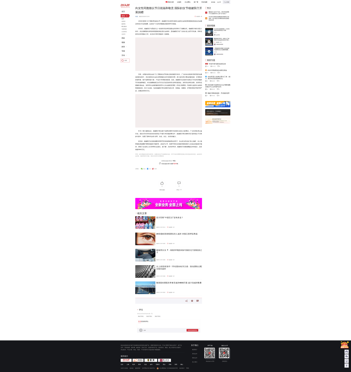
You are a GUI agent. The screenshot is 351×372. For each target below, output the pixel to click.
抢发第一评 (199, 16)
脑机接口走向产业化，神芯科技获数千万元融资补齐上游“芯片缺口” (219, 12)
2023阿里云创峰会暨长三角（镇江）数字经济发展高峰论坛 (217, 77)
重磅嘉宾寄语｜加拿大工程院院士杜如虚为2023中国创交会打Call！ (222, 40)
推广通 (196, 2)
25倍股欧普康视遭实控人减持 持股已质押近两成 (177, 234)
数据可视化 (141, 316)
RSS (187, 368)
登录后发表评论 (192, 330)
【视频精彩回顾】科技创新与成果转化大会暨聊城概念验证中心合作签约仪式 (221, 49)
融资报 (123, 24)
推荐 (123, 19)
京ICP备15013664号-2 (148, 368)
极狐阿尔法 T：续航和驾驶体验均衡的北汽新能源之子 (179, 251)
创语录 (123, 21)
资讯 (123, 16)
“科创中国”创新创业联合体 (217, 64)
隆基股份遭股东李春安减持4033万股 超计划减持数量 (179, 282)
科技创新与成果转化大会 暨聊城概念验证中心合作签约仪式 (217, 86)
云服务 (179, 2)
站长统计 (182, 368)
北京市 (123, 34)
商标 (123, 38)
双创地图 (204, 2)
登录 (139, 321)
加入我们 (194, 362)
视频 (123, 42)
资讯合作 (194, 354)
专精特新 (124, 29)
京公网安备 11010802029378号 (168, 368)
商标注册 (171, 2)
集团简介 (194, 349)
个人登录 (226, 2)
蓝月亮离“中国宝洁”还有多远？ (169, 217)
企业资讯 (124, 31)
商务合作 (194, 358)
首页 (123, 11)
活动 (123, 55)
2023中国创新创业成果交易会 (217, 70)
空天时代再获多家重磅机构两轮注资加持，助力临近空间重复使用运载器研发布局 (219, 18)
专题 (123, 51)
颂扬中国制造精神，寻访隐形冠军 (219, 93)
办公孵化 (187, 2)
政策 (123, 46)
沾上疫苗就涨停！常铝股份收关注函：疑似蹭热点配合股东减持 (179, 267)
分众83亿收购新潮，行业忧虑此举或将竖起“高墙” (222, 29)
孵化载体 (124, 26)
